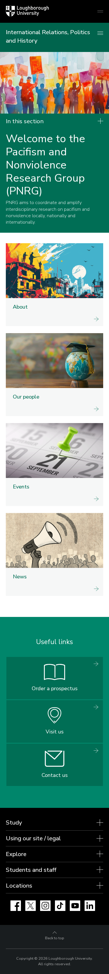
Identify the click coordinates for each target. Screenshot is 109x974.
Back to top (54, 938)
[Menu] (100, 33)
